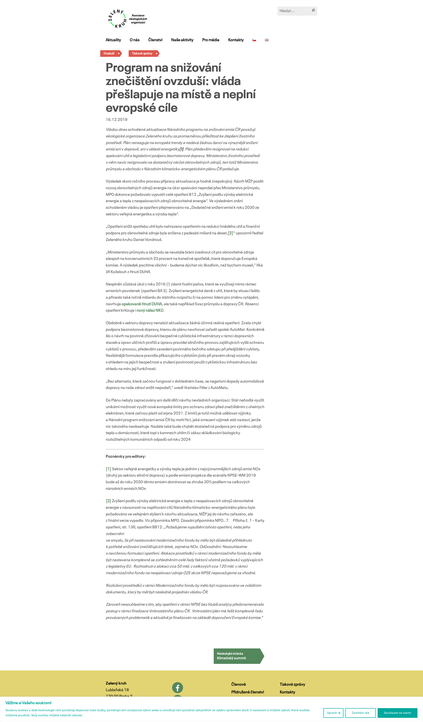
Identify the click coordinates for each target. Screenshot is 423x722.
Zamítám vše (360, 713)
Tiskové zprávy (142, 53)
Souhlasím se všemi (397, 713)
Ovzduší (109, 53)
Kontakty (236, 40)
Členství (155, 40)
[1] (108, 469)
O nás (134, 40)
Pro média (210, 40)
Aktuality (113, 40)
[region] (211, 709)
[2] (230, 233)
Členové (238, 685)
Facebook (177, 687)
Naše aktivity (182, 40)
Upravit (332, 713)
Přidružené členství (247, 692)
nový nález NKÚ (150, 311)
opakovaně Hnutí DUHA (142, 304)
